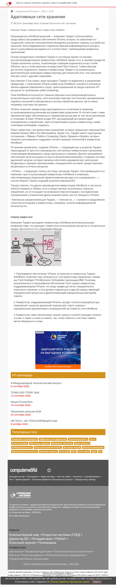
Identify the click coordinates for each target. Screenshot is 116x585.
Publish (60, 539)
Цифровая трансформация (52, 439)
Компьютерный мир (24, 535)
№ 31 (51, 11)
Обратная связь (48, 476)
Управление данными (38, 551)
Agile (94, 451)
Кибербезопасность (22, 447)
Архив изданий (23, 479)
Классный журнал (22, 542)
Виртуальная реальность (24, 451)
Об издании (32, 476)
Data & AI (14, 555)
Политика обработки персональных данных (52, 479)
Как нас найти (64, 476)
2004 (43, 11)
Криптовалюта (82, 443)
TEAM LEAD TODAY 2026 (25, 392)
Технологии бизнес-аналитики (72, 551)
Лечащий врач (42, 539)
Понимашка (47, 542)
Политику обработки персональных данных (70, 582)
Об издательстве (17, 476)
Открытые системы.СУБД (61, 535)
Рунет (93, 439)
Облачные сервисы (39, 443)
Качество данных (32, 555)
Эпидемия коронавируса (24, 439)
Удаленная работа (78, 439)
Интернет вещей (72, 447)
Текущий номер (65, 3)
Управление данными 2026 (26, 411)
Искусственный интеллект (47, 447)
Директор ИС (19, 539)
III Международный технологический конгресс (36, 383)
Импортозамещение (93, 447)
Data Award (83, 451)
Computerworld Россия (27, 11)
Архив (74, 3)
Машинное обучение (62, 443)
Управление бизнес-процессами (28, 558)
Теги (11, 479)
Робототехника (19, 443)
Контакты (77, 476)
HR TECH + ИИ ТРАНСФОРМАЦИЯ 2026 (34, 421)
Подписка (46, 3)
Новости (19, 3)
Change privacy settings (85, 479)
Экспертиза (36, 3)
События (27, 3)
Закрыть (97, 582)
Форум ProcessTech (22, 402)
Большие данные (48, 451)
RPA (74, 451)
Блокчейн (64, 451)
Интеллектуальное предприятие (65, 555)
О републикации (92, 476)
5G (100, 451)
